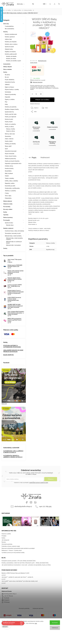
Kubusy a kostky (10, 129)
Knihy (6, 104)
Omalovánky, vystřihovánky (12, 188)
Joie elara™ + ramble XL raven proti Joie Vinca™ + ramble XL (17, 577)
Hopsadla (7, 97)
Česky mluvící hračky (10, 156)
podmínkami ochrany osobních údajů (38, 482)
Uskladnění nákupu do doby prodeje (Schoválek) (13, 350)
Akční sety (6, 23)
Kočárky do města (11, 58)
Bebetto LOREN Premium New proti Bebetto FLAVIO (15, 573)
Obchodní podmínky (7, 544)
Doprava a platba (6, 533)
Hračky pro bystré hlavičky (12, 161)
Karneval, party (9, 119)
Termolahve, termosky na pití (13, 233)
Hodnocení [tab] (45, 157)
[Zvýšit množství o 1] (41, 94)
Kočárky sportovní (10, 36)
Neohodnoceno (42, 60)
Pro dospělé (6, 220)
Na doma (7, 74)
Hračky (5, 72)
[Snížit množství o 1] (32, 94)
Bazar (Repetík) (8, 355)
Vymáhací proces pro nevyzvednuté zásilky (13, 552)
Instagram (31, 502)
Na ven (7, 77)
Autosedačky (6, 64)
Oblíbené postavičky (10, 158)
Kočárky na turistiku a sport (13, 60)
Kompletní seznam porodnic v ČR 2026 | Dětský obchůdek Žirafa (19, 560)
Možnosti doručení (37, 82)
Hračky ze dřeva (9, 126)
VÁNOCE (7, 84)
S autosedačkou (9, 26)
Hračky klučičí (9, 121)
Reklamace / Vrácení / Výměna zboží (12, 550)
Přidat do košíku (42, 99)
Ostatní (7, 175)
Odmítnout (55, 627)
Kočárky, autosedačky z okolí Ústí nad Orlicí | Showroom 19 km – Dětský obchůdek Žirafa (25, 562)
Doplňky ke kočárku (10, 51)
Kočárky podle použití (11, 54)
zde (36, 623)
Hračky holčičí (9, 141)
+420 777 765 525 (45, 506)
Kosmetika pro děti (10, 185)
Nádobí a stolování (8, 228)
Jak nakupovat (5, 540)
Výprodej (5, 214)
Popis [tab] (34, 157)
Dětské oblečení (7, 201)
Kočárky (5, 31)
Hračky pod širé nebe (10, 114)
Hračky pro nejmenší (10, 116)
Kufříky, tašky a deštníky (11, 180)
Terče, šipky (8, 195)
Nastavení (5, 626)
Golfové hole (8, 39)
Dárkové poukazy (8, 217)
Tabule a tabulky (9, 178)
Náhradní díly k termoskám (13, 245)
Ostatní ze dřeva (10, 131)
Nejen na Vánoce (9, 87)
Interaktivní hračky (10, 82)
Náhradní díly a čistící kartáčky (13, 236)
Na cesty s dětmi (7, 209)
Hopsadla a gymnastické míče (13, 163)
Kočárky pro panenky (10, 106)
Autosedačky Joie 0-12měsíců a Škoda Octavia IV (13, 451)
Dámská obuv (10, 225)
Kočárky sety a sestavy (11, 44)
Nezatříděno (8, 171)
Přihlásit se (50, 479)
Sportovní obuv (9, 222)
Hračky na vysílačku (10, 124)
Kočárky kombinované (11, 34)
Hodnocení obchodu (38, 608)
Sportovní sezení (9, 46)
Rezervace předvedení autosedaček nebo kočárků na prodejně (18, 548)
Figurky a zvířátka (10, 99)
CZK (44, 4)
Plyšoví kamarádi (9, 153)
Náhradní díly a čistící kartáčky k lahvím (14, 238)
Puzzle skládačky (9, 79)
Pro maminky (6, 206)
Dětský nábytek (7, 66)
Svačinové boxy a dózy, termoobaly (14, 231)
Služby (5, 212)
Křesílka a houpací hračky (12, 109)
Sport (6, 148)
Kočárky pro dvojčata (10, 41)
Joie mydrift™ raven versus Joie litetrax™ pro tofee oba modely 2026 (20, 581)
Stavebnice (8, 136)
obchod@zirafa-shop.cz (23, 506)
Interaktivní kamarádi (10, 151)
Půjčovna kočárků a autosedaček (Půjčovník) (12, 346)
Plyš (6, 102)
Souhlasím (55, 622)
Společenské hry (9, 111)
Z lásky (7, 193)
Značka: (33, 62)
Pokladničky (8, 198)
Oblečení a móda (7, 204)
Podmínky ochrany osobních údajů (11, 546)
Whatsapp (35, 502)
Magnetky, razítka (9, 183)
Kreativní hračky (9, 168)
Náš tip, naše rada (10, 133)
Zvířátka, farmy (9, 166)
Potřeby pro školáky (10, 143)
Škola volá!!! (8, 146)
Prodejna (4, 535)
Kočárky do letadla (11, 56)
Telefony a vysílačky (10, 190)
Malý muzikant (9, 173)
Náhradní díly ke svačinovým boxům (14, 242)
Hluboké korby (9, 49)
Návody (4, 542)
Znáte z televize (9, 138)
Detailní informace (35, 103)
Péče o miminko (7, 69)
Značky (5, 248)
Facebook (26, 502)
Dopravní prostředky (10, 94)
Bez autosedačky (9, 28)
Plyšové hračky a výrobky (12, 89)
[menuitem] (20, 4)
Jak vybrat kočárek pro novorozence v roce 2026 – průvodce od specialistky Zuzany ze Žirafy (26, 565)
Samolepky (8, 92)
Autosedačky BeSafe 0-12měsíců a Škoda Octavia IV (12, 456)
